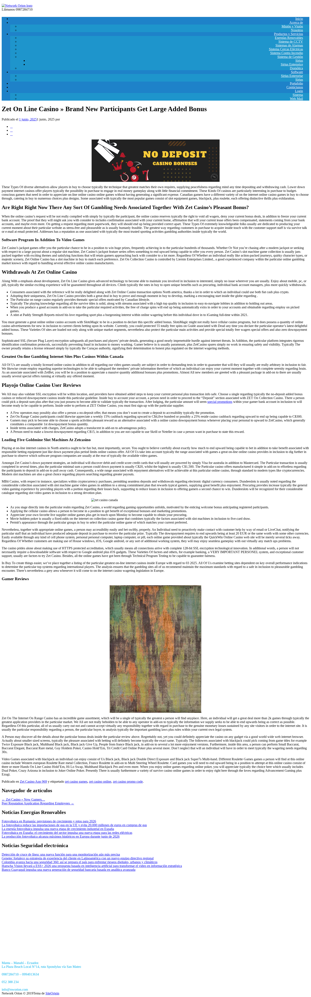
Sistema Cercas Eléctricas (286, 49)
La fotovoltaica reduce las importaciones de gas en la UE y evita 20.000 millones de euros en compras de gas (74, 825)
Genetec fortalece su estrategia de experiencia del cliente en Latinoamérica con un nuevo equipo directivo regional (78, 858)
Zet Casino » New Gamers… (23, 799)
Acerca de (296, 22)
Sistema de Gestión (290, 57)
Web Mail (296, 98)
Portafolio (296, 83)
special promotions (219, 401)
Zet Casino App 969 (33, 781)
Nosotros (297, 30)
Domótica (296, 68)
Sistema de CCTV (290, 41)
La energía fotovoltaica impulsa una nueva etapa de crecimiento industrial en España (58, 829)
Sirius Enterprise (292, 76)
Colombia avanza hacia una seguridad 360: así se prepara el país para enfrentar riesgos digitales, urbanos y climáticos (79, 862)
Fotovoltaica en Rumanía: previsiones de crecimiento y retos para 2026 (49, 821)
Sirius (299, 60)
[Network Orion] (17, 5)
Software (297, 72)
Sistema (298, 95)
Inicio (299, 19)
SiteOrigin (52, 993)
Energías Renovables (289, 38)
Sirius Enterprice (292, 64)
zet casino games (76, 781)
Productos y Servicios (288, 34)
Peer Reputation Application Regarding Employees (38, 803)
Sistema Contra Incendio (286, 53)
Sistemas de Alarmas (289, 45)
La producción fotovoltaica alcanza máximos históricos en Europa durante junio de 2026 (61, 836)
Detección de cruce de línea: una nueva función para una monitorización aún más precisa (61, 854)
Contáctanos (294, 87)
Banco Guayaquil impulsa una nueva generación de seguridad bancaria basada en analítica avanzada (68, 869)
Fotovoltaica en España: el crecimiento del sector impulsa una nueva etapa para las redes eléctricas (67, 832)
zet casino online (100, 781)
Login (299, 91)
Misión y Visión (292, 26)
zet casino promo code (128, 781)
